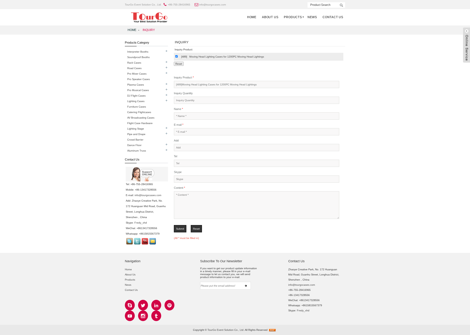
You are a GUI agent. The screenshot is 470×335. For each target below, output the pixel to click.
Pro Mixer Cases (137, 73)
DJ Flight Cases (136, 95)
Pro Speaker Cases (138, 79)
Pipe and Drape (136, 134)
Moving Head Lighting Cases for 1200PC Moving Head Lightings (226, 56)
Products (293, 17)
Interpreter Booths (137, 51)
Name (178, 109)
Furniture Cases (136, 106)
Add (176, 140)
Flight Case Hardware (140, 123)
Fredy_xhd (140, 222)
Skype (178, 172)
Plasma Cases (135, 84)
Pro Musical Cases (138, 90)
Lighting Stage (135, 128)
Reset (196, 228)
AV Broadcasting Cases (140, 117)
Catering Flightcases (139, 112)
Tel (175, 156)
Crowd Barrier (135, 139)
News (312, 17)
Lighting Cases (135, 101)
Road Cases (134, 68)
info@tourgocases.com (148, 195)
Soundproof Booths (138, 57)
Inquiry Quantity (183, 93)
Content (179, 187)
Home (251, 17)
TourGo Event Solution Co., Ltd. (225, 329)
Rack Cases (134, 62)
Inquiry (149, 30)
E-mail (178, 124)
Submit (180, 228)
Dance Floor (134, 145)
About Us (270, 17)
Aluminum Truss (136, 150)
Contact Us (333, 17)
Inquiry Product (184, 77)
